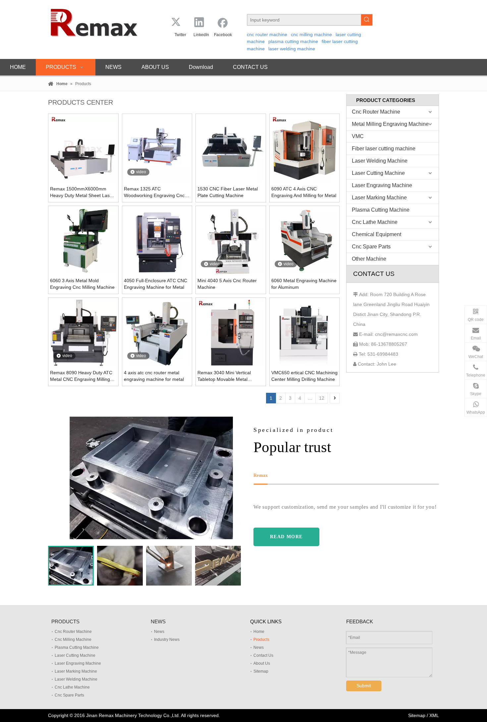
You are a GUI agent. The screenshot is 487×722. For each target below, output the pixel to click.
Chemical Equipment (376, 234)
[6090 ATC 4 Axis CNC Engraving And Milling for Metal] (304, 148)
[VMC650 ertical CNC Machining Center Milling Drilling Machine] (304, 332)
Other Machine (369, 259)
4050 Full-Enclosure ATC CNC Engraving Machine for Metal (155, 284)
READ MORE (286, 536)
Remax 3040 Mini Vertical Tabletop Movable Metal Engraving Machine (224, 376)
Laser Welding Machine (379, 161)
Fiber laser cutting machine (383, 148)
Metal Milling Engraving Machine (390, 124)
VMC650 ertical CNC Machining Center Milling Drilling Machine (304, 376)
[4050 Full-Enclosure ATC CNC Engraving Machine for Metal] (157, 240)
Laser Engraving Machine (382, 185)
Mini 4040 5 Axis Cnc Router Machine (227, 284)
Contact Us (263, 655)
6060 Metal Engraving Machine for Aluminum (304, 284)
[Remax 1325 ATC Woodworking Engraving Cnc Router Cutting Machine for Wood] (157, 148)
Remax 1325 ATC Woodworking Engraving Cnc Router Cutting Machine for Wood (154, 192)
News (159, 631)
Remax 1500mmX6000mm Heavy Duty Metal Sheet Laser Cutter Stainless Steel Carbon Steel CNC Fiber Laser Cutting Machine (82, 192)
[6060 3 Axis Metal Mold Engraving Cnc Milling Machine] (83, 240)
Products (261, 639)
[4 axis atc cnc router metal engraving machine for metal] (157, 332)
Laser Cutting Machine (378, 173)
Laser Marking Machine (379, 197)
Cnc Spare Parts (371, 246)
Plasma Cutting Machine (380, 210)
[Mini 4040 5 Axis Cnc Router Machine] (230, 240)
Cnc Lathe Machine (375, 222)
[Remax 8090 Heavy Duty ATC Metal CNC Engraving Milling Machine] (83, 332)
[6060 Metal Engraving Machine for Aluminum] (304, 240)
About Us (261, 663)
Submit (363, 685)
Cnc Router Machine (376, 112)
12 (321, 398)
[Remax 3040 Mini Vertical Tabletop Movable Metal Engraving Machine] (230, 332)
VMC (358, 136)
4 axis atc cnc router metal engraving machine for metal (154, 376)
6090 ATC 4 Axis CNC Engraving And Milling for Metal (303, 192)
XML (434, 715)
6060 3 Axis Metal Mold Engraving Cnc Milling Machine (82, 284)
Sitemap (260, 671)
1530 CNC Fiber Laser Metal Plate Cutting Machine (227, 192)
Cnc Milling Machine (73, 639)
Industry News (167, 639)
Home (258, 631)
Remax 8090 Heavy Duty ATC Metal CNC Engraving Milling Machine (81, 376)
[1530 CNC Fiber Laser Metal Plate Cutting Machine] (230, 148)
